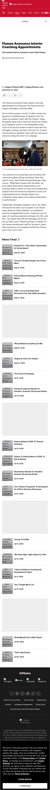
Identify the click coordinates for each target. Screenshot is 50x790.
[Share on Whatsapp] (4, 95)
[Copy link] (20, 95)
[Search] (3, 12)
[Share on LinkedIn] (15, 95)
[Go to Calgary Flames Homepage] (21, 4)
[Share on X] (9, 95)
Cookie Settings (25, 779)
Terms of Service (22, 774)
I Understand (25, 786)
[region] (25, 765)
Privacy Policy (29, 758)
